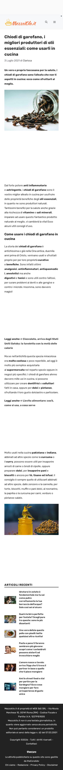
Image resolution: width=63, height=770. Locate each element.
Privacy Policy (37, 765)
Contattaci (31, 743)
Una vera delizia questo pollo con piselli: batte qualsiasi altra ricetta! (31, 633)
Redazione (23, 765)
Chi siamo (10, 765)
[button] (46, 22)
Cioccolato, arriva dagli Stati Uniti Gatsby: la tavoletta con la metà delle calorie (31, 343)
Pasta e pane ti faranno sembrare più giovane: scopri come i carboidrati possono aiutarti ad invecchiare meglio (32, 649)
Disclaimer (52, 765)
